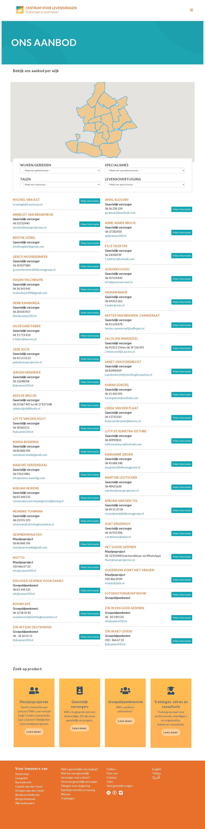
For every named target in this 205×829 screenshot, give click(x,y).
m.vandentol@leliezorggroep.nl (124, 513)
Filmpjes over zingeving (75, 786)
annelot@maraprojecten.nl (29, 227)
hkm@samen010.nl (25, 316)
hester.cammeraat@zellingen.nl (124, 328)
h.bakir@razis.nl (114, 305)
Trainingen (67, 798)
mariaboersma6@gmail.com (30, 454)
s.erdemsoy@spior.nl (118, 537)
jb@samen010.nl (115, 644)
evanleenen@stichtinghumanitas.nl (35, 617)
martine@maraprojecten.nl (122, 490)
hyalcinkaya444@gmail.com (30, 292)
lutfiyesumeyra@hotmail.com (123, 444)
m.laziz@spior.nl (114, 583)
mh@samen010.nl (24, 593)
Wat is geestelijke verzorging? (79, 769)
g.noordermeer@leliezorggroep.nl (34, 269)
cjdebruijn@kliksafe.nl (26, 408)
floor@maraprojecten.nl (120, 560)
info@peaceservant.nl (118, 282)
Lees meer (34, 731)
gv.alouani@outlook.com (120, 212)
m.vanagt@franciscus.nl (27, 204)
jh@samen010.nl (23, 385)
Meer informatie (90, 200)
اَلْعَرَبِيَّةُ (156, 777)
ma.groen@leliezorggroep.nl (122, 467)
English (156, 769)
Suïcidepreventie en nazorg (78, 790)
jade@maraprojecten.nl (27, 362)
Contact (112, 777)
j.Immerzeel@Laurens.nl (120, 351)
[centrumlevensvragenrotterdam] (46, 9)
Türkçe (156, 773)
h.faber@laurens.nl (25, 339)
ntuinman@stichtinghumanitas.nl (33, 524)
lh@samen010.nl (23, 431)
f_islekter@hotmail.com (119, 259)
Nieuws (65, 794)
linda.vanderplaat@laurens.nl (123, 421)
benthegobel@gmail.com (28, 246)
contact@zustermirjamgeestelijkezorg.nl (38, 501)
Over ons (112, 773)
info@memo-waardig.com (29, 478)
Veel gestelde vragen (120, 786)
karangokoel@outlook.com (121, 398)
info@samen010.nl (24, 570)
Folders (111, 769)
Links (110, 781)
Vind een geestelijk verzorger (79, 781)
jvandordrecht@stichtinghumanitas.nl (128, 374)
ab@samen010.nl (115, 235)
